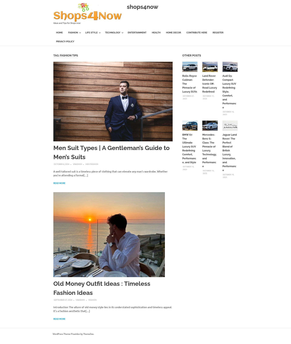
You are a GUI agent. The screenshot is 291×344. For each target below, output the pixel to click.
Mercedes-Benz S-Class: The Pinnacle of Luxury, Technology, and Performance (209, 150)
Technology (112, 32)
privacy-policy (65, 41)
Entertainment (137, 32)
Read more (59, 183)
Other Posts (191, 55)
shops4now (142, 6)
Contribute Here (196, 32)
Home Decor (173, 32)
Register (218, 32)
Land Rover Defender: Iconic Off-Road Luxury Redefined (209, 83)
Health (156, 32)
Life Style (91, 32)
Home (59, 32)
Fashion (73, 32)
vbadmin (77, 164)
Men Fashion (91, 164)
